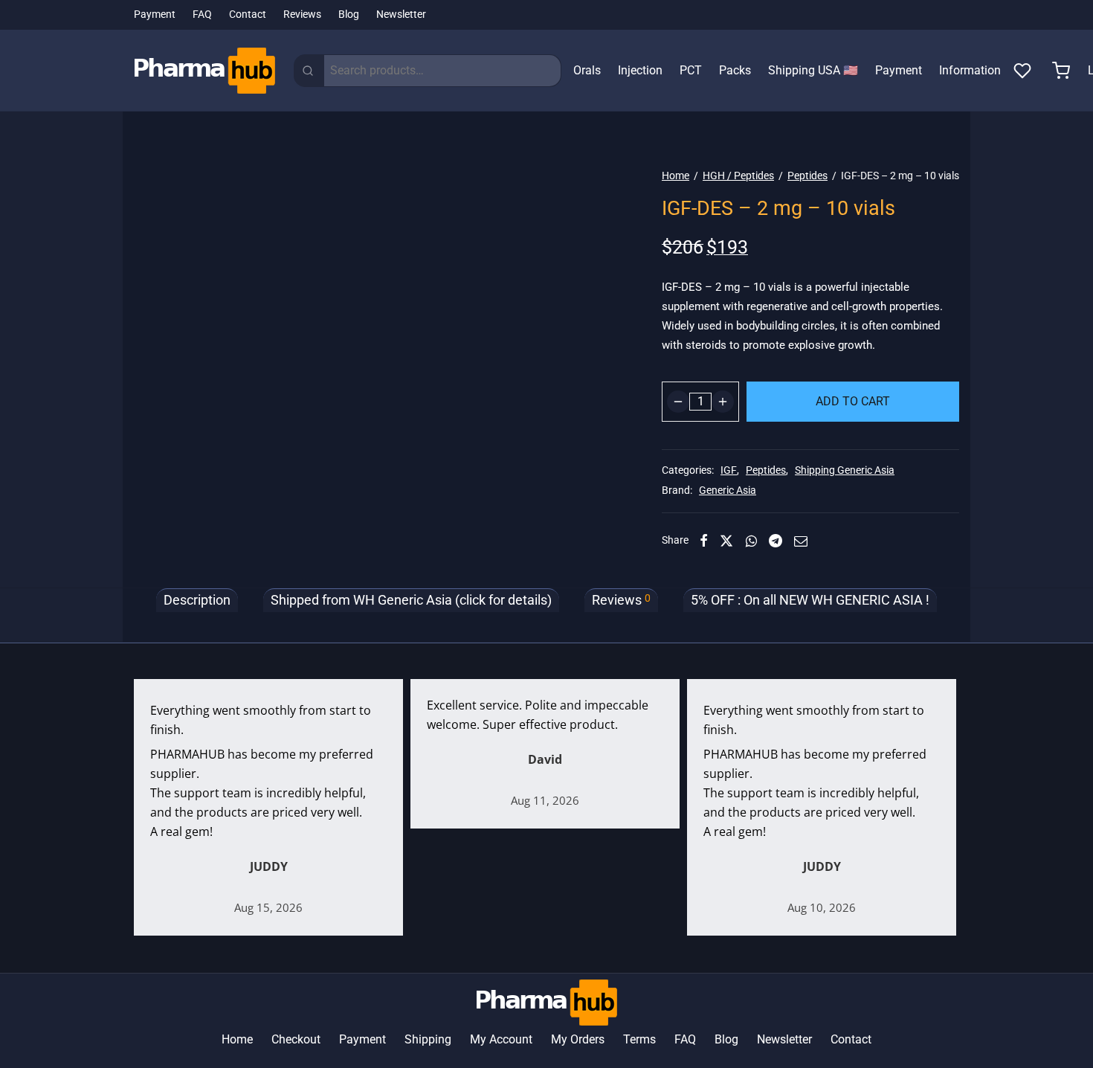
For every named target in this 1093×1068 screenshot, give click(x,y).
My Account (501, 1039)
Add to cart (853, 401)
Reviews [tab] (621, 600)
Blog (348, 14)
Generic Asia (727, 490)
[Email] (800, 540)
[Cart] (1061, 71)
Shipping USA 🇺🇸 (813, 70)
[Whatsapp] (751, 540)
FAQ (202, 14)
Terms (639, 1039)
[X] (726, 540)
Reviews (302, 14)
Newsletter (401, 14)
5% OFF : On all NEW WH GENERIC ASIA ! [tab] (810, 600)
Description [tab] (197, 600)
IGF (728, 470)
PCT (691, 70)
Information (970, 70)
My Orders (577, 1039)
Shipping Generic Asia (844, 470)
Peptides (807, 175)
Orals (587, 70)
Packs (735, 70)
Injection (640, 70)
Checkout (295, 1039)
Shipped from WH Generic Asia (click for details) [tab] (411, 600)
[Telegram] (775, 540)
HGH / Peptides (738, 175)
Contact (247, 14)
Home (675, 175)
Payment (154, 14)
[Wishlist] (1023, 71)
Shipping (427, 1039)
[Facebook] (704, 540)
